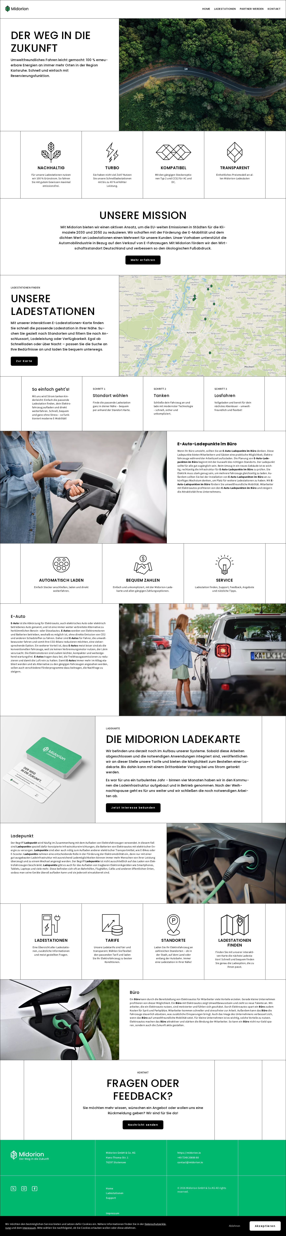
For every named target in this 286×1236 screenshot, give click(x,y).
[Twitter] (13, 1205)
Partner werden (252, 9)
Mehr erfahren (143, 260)
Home (206, 9)
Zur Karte (24, 361)
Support (111, 1198)
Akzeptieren (265, 1226)
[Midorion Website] (16, 9)
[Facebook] (34, 1205)
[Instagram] (24, 1205)
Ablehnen (234, 1226)
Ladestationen (225, 9)
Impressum (112, 1213)
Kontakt (274, 9)
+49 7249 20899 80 (188, 1157)
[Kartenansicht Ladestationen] (202, 375)
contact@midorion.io (190, 1162)
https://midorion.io (189, 1153)
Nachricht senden (143, 1125)
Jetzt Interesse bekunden (133, 808)
